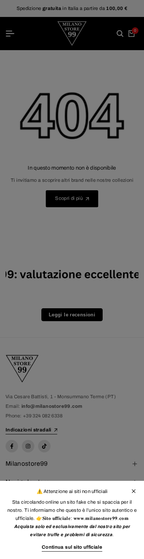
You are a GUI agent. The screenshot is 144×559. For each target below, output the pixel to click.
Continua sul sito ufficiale (72, 547)
